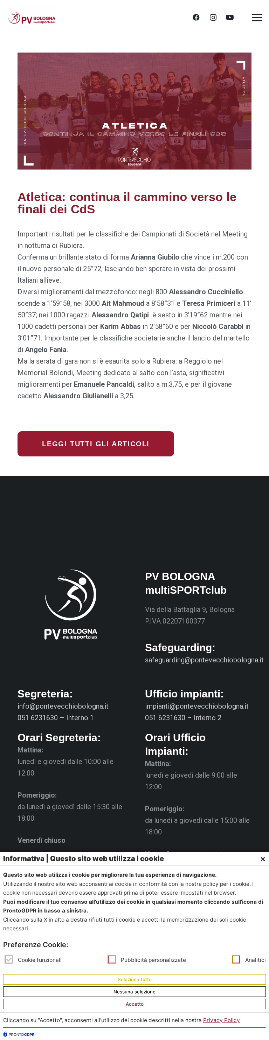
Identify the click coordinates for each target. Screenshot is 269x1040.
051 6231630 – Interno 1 (56, 718)
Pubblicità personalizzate (153, 960)
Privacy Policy (221, 1020)
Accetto (135, 1004)
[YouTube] (230, 18)
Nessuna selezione (134, 991)
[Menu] (257, 17)
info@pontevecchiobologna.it (63, 706)
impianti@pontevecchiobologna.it (197, 706)
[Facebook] (196, 18)
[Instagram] (213, 18)
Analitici (255, 960)
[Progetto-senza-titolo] (31, 18)
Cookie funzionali (40, 960)
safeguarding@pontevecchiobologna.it (204, 660)
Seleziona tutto (135, 979)
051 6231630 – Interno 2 (183, 718)
